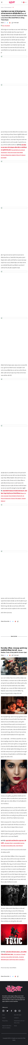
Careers (3, 1018)
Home (3, 1015)
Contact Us (16, 1018)
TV (13, 7)
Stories (15, 1025)
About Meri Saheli (17, 1015)
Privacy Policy (5, 1020)
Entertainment (8, 7)
